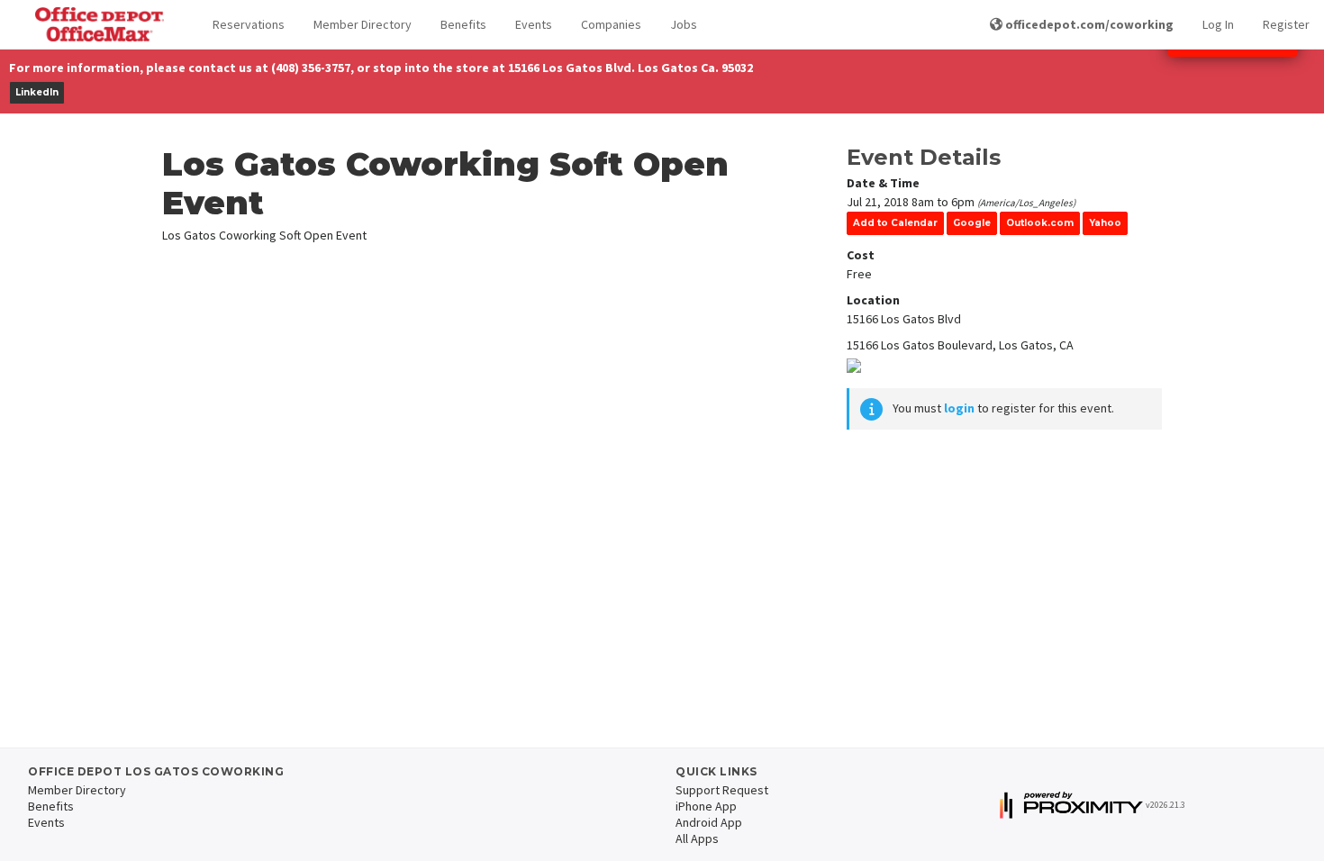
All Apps (697, 838)
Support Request (722, 790)
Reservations (249, 24)
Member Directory (362, 24)
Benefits (463, 24)
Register (1286, 24)
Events (533, 24)
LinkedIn (37, 92)
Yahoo (1105, 223)
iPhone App (706, 806)
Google (972, 223)
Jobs (683, 24)
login (959, 408)
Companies (611, 24)
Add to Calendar (895, 223)
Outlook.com (1040, 223)
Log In (1218, 24)
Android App (709, 822)
